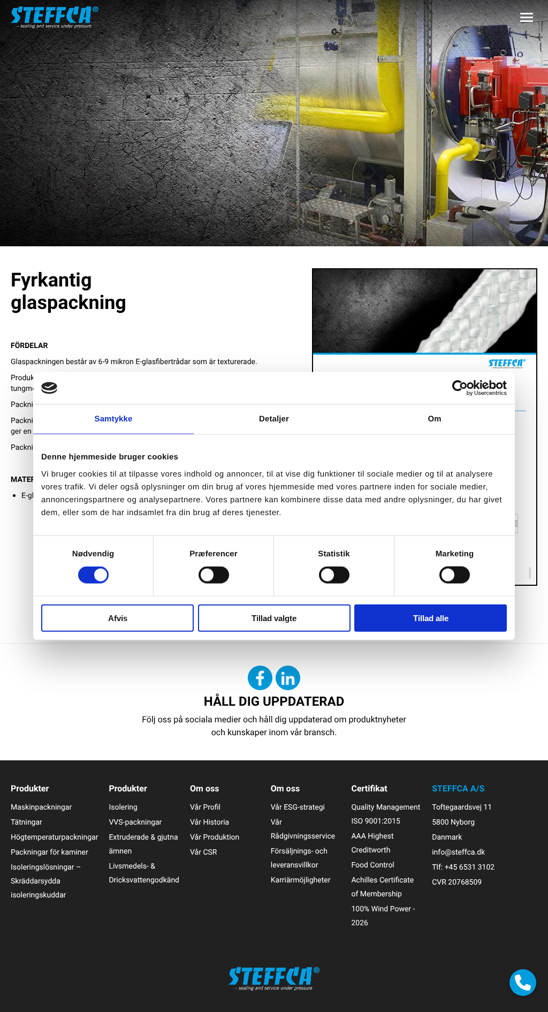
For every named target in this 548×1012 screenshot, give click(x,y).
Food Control (372, 865)
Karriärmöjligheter (301, 880)
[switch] (214, 575)
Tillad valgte (274, 617)
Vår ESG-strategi (298, 807)
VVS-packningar (135, 822)
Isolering (123, 807)
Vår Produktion (214, 837)
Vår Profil (205, 807)
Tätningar (26, 822)
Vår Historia (209, 822)
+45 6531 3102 (469, 867)
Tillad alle (430, 617)
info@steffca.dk (458, 852)
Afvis (117, 617)
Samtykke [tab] (114, 419)
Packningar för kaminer (49, 852)
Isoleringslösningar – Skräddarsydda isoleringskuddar (46, 881)
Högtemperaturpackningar (54, 837)
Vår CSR (203, 852)
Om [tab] (434, 419)
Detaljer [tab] (274, 419)
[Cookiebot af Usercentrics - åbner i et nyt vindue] (460, 388)
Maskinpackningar (41, 807)
